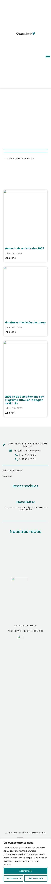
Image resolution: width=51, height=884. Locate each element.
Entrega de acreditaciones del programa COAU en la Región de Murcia (24, 400)
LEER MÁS (10, 258)
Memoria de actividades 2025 (24, 248)
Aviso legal (7, 476)
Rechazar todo (36, 878)
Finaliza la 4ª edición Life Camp (25, 322)
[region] (25, 861)
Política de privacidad (13, 471)
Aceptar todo (25, 871)
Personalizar (12, 878)
